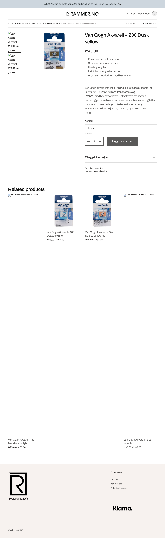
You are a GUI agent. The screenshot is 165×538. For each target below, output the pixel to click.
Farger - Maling (37, 23)
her (119, 4)
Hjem (10, 23)
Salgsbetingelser (119, 488)
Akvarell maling (53, 23)
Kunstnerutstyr (21, 23)
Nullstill (88, 134)
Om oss (114, 479)
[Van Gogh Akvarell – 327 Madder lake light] (25, 314)
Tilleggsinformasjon (96, 157)
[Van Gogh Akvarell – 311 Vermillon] (140, 314)
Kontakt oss (116, 484)
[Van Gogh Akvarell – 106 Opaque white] (63, 211)
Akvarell (89, 121)
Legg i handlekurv (122, 141)
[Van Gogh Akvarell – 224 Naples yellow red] (102, 211)
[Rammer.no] (82, 14)
